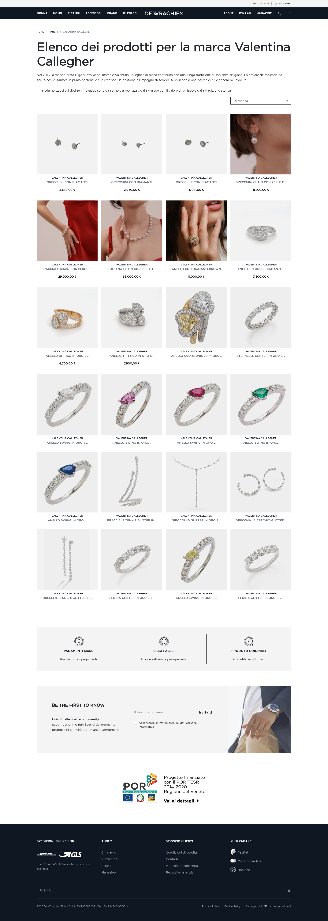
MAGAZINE (264, 13)
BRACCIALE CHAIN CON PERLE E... (67, 269)
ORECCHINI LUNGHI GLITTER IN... (67, 597)
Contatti (262, 3)
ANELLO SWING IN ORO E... (67, 442)
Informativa (146, 726)
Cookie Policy (232, 906)
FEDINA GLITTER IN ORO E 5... (260, 597)
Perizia (106, 865)
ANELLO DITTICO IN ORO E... (67, 355)
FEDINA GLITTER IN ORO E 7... (131, 597)
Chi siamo (108, 852)
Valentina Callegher (67, 177)
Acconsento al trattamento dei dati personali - (169, 724)
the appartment (281, 906)
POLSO (130, 13)
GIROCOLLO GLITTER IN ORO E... (196, 520)
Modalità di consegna (182, 865)
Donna (42, 13)
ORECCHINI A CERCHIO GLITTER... (261, 520)
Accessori (93, 13)
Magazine (108, 872)
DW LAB (245, 13)
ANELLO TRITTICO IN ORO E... (132, 355)
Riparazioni (109, 859)
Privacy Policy (210, 906)
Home (40, 32)
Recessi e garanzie (179, 872)
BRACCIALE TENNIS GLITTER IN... (132, 520)
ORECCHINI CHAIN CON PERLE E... (260, 182)
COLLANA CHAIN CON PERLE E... (131, 269)
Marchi (53, 32)
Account (284, 3)
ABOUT (228, 13)
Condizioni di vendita (182, 852)
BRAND (112, 13)
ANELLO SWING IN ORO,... (131, 442)
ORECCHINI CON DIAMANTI (67, 182)
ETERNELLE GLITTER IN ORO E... (261, 355)
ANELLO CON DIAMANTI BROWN (196, 269)
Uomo (57, 13)
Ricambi (74, 13)
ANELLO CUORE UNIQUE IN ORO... (196, 355)
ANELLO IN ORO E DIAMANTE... (260, 269)
